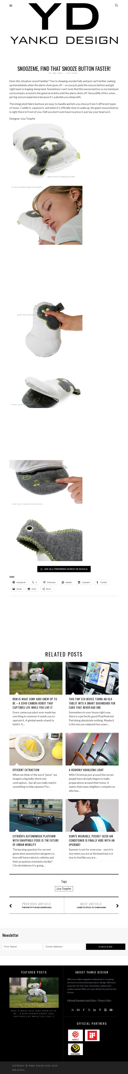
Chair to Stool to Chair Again (91, 905)
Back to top (17, 1070)
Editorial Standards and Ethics (81, 1000)
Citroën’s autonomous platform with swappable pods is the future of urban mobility (36, 840)
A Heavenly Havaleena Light (86, 770)
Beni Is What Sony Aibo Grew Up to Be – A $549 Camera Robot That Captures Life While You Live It (35, 703)
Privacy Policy (104, 1000)
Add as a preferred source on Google (66, 569)
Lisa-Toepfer (64, 888)
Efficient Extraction (26, 770)
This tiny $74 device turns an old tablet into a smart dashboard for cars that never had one (92, 703)
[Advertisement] (64, 54)
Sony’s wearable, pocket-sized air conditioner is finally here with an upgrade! (92, 840)
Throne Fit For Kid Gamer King (37, 905)
